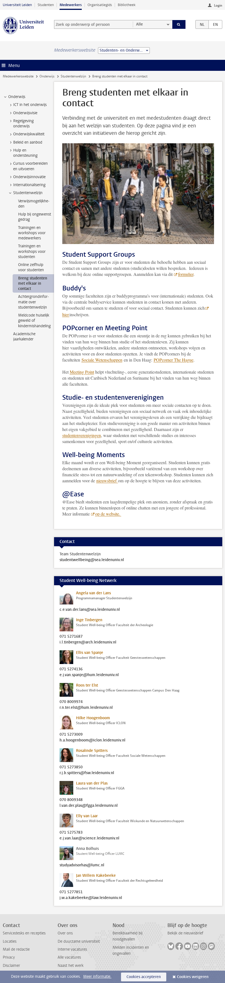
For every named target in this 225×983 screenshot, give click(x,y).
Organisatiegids (100, 4)
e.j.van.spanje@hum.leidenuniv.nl (89, 675)
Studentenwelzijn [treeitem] (28, 192)
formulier (185, 274)
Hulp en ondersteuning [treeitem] (25, 153)
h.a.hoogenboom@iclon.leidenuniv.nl (92, 740)
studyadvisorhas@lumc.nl (82, 865)
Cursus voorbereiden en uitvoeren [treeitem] (30, 166)
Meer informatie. (97, 976)
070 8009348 (71, 799)
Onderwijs (47, 76)
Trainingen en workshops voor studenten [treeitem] (32, 251)
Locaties (9, 941)
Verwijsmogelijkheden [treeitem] (33, 203)
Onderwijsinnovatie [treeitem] (29, 177)
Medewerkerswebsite (18, 76)
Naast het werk (70, 965)
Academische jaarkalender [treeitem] (24, 336)
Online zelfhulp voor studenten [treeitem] (31, 267)
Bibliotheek (127, 4)
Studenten (46, 4)
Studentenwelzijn (73, 76)
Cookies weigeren (193, 976)
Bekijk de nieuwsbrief (185, 933)
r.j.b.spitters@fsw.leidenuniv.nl (87, 773)
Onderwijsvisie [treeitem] (25, 113)
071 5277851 (71, 892)
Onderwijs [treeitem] (16, 96)
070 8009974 (71, 701)
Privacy (9, 957)
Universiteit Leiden (17, 4)
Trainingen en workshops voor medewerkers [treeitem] (32, 233)
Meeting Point (82, 372)
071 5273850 (71, 767)
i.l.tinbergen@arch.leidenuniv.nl (88, 642)
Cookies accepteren (143, 976)
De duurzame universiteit (79, 941)
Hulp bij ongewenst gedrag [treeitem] (34, 217)
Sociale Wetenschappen (101, 360)
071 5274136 (71, 669)
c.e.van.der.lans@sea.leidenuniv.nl (90, 609)
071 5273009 (71, 734)
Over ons (65, 933)
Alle (139, 24)
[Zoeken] (178, 24)
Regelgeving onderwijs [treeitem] (23, 123)
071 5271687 (71, 636)
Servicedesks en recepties (24, 933)
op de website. (108, 514)
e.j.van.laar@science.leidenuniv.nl (89, 838)
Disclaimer (11, 965)
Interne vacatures (72, 949)
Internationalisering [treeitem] (29, 184)
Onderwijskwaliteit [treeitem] (28, 134)
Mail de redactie (16, 949)
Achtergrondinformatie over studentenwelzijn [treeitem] (33, 302)
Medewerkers (71, 4)
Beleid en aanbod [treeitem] (27, 142)
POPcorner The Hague (173, 360)
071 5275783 (71, 832)
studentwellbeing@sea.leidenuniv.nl (92, 560)
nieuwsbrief (107, 480)
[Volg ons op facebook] (179, 946)
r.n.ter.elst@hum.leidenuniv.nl (86, 707)
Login (218, 5)
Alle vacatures (69, 957)
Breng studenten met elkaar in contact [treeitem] (32, 284)
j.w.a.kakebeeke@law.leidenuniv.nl (91, 897)
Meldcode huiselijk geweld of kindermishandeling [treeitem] (34, 321)
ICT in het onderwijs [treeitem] (30, 104)
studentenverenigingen (81, 435)
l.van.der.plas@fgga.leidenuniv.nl (89, 805)
